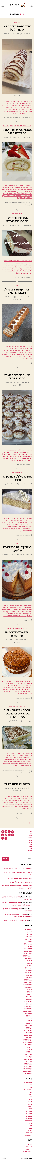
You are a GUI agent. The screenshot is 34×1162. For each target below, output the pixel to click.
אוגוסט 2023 (28, 1016)
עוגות (15, 22)
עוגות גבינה (6, 125)
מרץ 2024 (29, 999)
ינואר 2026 (29, 946)
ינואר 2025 (29, 975)
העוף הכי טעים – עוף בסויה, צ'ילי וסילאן (15, 920)
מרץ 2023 (29, 1028)
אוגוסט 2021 (28, 1073)
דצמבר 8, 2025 (16, 225)
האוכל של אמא (14, 5)
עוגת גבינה (8, 204)
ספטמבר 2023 (27, 1013)
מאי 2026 (29, 937)
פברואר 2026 (28, 944)
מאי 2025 (29, 965)
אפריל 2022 (28, 1054)
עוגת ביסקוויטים (17, 772)
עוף (31, 844)
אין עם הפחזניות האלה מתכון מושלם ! (17, 376)
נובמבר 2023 (28, 1009)
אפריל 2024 (28, 997)
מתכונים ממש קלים (25, 277)
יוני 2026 (29, 934)
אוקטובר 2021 (27, 1069)
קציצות (30, 851)
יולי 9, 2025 (13, 484)
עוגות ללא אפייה (9, 770)
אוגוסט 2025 (28, 958)
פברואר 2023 (28, 1030)
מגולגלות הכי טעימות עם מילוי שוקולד (21, 882)
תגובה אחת (16, 642)
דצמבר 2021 (28, 1064)
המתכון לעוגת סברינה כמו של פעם (17, 548)
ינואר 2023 (29, 1033)
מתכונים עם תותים (25, 204)
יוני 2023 (29, 1021)
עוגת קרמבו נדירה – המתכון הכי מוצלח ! (17, 219)
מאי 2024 (29, 994)
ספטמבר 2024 (27, 985)
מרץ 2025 (29, 970)
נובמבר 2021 (28, 1066)
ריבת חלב (6, 117)
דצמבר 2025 (28, 949)
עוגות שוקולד (28, 1116)
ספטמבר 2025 (27, 956)
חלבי (18, 22)
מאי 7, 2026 (16, 137)
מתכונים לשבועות (17, 202)
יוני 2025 (29, 963)
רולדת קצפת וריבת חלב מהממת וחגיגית (17, 291)
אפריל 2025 (28, 968)
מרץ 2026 (29, 941)
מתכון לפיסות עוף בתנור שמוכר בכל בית (20, 878)
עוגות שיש (29, 1118)
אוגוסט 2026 (28, 929)
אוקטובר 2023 (27, 1011)
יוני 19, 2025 (9, 639)
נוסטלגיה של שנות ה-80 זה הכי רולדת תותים (17, 131)
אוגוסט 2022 (28, 1045)
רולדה (10, 117)
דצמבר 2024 (28, 977)
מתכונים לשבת (9, 202)
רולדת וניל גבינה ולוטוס (17, 784)
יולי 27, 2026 (16, 33)
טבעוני (30, 836)
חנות (31, 831)
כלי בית (30, 1102)
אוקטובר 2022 (27, 1040)
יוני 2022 (29, 1049)
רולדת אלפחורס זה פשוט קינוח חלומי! (17, 28)
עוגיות (30, 842)
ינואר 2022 (29, 1061)
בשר (31, 833)
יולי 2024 (29, 989)
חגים (18, 125)
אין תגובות (6, 33)
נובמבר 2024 (28, 980)
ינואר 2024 (29, 1004)
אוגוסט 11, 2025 (9, 382)
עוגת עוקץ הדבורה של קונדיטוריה (17, 634)
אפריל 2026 (28, 939)
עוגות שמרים (16, 628)
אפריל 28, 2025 (16, 721)
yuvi (24, 33)
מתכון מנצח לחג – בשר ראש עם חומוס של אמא (18, 869)
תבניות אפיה (28, 1135)
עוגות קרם (24, 772)
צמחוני (30, 846)
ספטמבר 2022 (27, 1042)
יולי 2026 (29, 932)
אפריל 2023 (28, 1025)
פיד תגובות (29, 1149)
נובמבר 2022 (28, 1037)
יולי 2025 (29, 961)
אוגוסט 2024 (28, 987)
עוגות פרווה (29, 1114)
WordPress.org (27, 1151)
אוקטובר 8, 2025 (9, 297)
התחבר (30, 1144)
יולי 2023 (29, 1018)
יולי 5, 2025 (13, 554)
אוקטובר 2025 (27, 953)
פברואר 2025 (28, 973)
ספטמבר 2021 (27, 1071)
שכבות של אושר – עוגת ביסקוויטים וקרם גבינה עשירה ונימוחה (17, 713)
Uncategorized (25, 125)
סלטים (30, 838)
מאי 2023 (29, 1023)
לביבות (30, 1104)
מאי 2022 (29, 1052)
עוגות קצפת (16, 117)
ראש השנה (10, 628)
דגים (31, 849)
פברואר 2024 (28, 1001)
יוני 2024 (29, 992)
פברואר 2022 (28, 1059)
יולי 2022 (29, 1047)
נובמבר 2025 (28, 951)
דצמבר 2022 (28, 1035)
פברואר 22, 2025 (9, 788)
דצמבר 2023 (28, 1006)
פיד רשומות (28, 1147)
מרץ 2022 (29, 1057)
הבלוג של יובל (28, 1090)
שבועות (28, 206)
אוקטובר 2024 (27, 982)
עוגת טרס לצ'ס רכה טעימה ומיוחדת (17, 478)
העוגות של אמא (26, 117)
